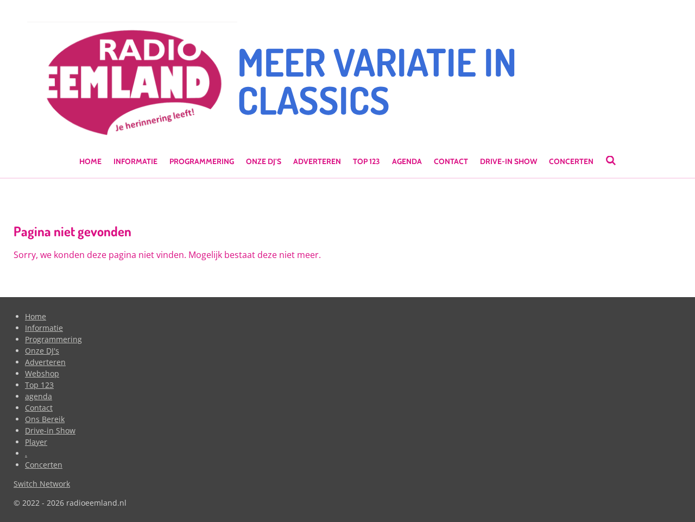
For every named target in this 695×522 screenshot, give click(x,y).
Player (36, 442)
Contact (39, 407)
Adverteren (45, 362)
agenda (38, 396)
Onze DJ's (42, 350)
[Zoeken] (610, 161)
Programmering (53, 339)
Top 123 (39, 385)
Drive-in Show (50, 430)
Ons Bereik (45, 419)
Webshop (42, 373)
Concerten (43, 465)
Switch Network (42, 484)
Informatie (44, 328)
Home (35, 316)
